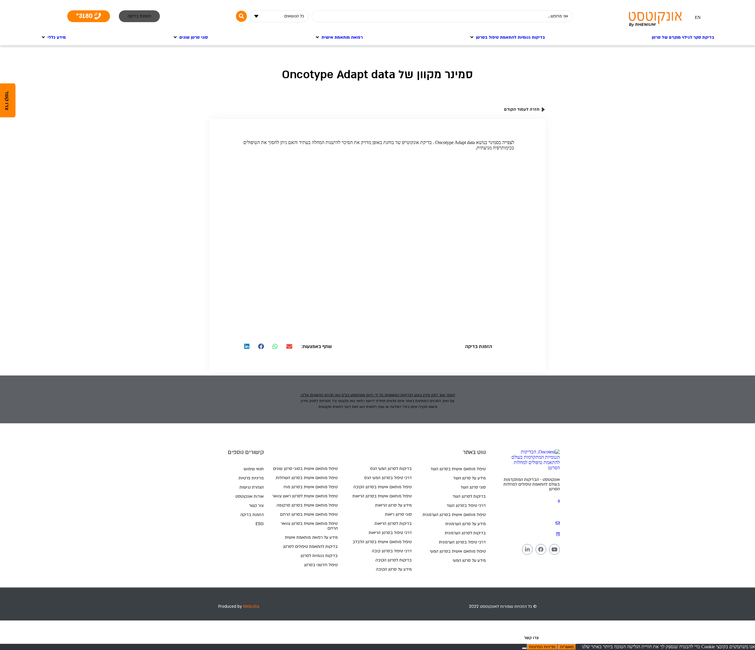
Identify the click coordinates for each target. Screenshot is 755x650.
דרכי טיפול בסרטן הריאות (390, 532)
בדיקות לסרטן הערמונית (465, 533)
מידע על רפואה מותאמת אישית (311, 537)
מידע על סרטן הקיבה (394, 569)
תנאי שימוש (254, 469)
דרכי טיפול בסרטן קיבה (392, 551)
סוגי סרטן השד (473, 487)
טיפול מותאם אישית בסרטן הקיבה (382, 487)
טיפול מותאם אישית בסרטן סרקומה (307, 505)
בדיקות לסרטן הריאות (393, 523)
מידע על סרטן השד (469, 478)
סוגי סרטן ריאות (398, 514)
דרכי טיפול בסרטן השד (466, 505)
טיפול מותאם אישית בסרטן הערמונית (454, 514)
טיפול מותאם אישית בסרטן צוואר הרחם (309, 526)
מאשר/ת (567, 647)
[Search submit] (241, 16)
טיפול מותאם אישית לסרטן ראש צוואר (305, 496)
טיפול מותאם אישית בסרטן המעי (458, 551)
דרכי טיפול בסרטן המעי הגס (388, 478)
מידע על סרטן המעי (469, 560)
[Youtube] (554, 549)
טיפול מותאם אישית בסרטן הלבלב (382, 542)
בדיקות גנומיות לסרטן (319, 555)
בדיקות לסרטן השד (469, 496)
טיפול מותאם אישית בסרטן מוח (310, 487)
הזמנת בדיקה (252, 514)
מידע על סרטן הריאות (393, 505)
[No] (524, 648)
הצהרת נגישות (251, 487)
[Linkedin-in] (527, 549)
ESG (260, 524)
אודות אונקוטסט (249, 496)
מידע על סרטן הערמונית (465, 524)
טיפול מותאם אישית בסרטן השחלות (307, 478)
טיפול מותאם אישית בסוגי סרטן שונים (305, 468)
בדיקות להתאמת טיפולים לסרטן (310, 546)
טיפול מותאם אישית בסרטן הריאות (382, 496)
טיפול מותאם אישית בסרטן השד (458, 469)
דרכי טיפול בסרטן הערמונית (462, 542)
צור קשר (256, 505)
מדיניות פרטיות (251, 478)
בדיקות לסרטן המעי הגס (391, 468)
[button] (289, 346)
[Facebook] (541, 549)
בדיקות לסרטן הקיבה (393, 560)
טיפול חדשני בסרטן (321, 565)
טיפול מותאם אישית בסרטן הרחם (309, 514)
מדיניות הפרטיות (542, 647)
